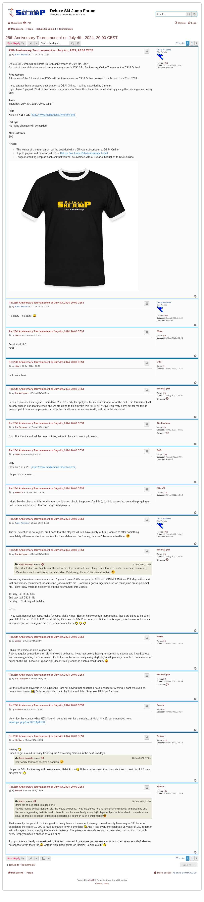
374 (165, 492)
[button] (196, 43)
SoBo (159, 450)
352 (165, 454)
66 (164, 335)
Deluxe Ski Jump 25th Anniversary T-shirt (84, 153)
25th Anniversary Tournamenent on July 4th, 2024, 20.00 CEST (62, 37)
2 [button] (192, 43)
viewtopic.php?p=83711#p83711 (27, 722)
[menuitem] (27, 23)
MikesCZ (161, 488)
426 (165, 740)
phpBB (91, 880)
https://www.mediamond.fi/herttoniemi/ (53, 114)
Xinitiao (160, 736)
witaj (159, 362)
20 (164, 393)
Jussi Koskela (164, 50)
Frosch (160, 705)
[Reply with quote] (146, 51)
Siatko (160, 331)
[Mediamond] (28, 12)
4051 (165, 63)
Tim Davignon (163, 389)
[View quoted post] (43, 564)
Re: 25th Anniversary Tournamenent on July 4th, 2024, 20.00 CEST (46, 302)
